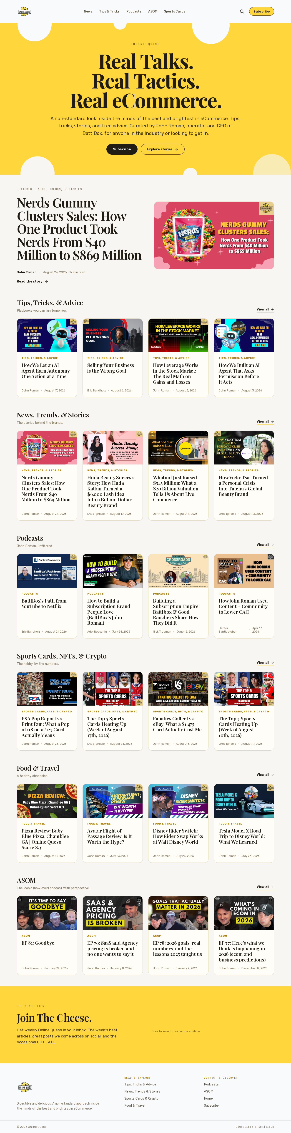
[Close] (173, 532)
